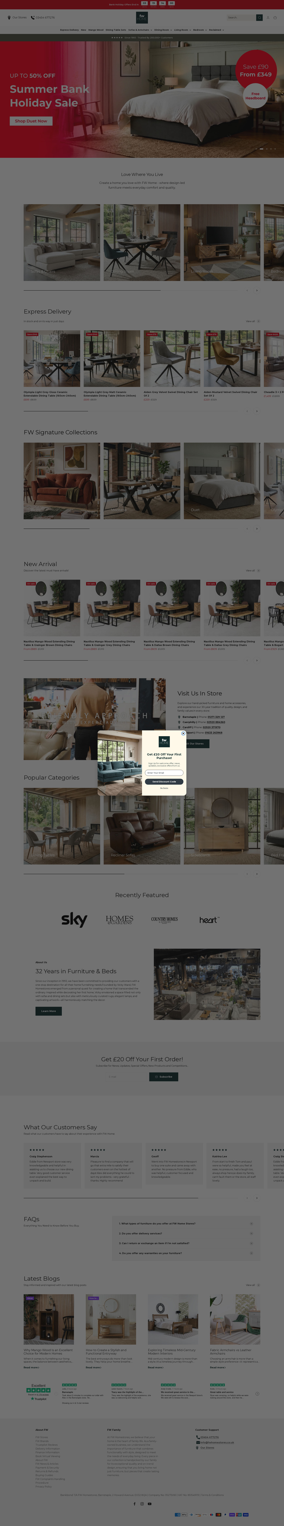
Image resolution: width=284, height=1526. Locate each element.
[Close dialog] (183, 733)
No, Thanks (164, 788)
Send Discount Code (164, 781)
